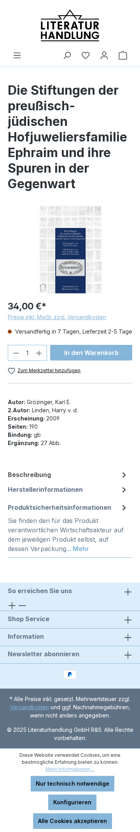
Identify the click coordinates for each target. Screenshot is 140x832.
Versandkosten (29, 707)
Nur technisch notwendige (72, 783)
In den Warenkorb (91, 353)
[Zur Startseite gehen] (70, 25)
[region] (70, 249)
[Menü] (17, 55)
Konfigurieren (72, 802)
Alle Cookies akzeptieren (72, 821)
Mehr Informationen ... (70, 769)
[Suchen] (67, 55)
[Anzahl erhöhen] (39, 353)
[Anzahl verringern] (16, 353)
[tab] (68, 474)
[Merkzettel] (85, 55)
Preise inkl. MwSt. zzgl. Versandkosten (57, 317)
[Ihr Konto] (104, 55)
